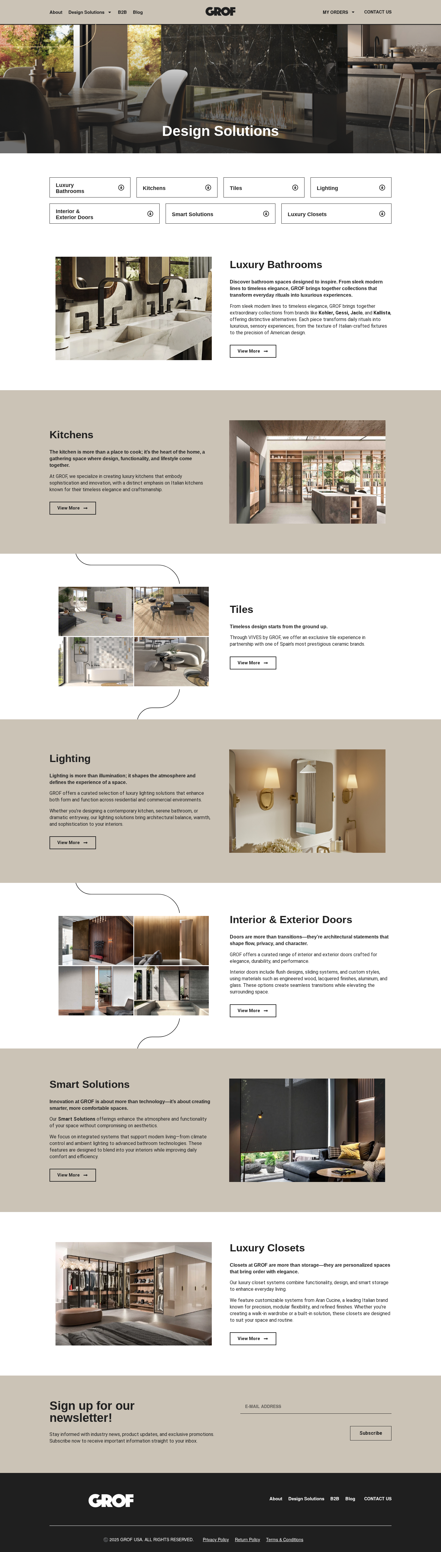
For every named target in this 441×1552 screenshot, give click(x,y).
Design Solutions (86, 12)
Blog (138, 12)
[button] (148, 1539)
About (56, 12)
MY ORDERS (335, 12)
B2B (122, 12)
